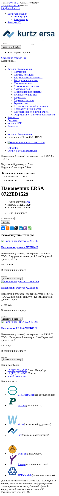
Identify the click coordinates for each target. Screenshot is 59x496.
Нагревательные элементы (28, 77)
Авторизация (21, 19)
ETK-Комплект (26, 394)
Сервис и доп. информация (22, 150)
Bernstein (22, 453)
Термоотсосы (21, 103)
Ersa (27, 201)
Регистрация (20, 16)
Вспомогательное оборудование (31, 106)
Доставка (12, 120)
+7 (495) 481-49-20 (18, 373)
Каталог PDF (15, 123)
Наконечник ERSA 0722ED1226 (19, 328)
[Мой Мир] (12, 228)
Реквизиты (13, 117)
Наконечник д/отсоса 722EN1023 (19, 247)
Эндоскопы (20, 97)
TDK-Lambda (25, 475)
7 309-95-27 (10, 2)
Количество (7, 218)
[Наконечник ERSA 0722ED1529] (26, 142)
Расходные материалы (26, 80)
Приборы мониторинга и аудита (31, 111)
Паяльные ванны (23, 83)
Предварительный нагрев (27, 109)
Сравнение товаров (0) (13, 58)
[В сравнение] (5, 225)
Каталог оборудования (20, 69)
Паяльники (20, 71)
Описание (13, 147)
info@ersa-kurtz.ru (10, 8)
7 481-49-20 (10, 5)
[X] (16, 228)
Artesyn (21, 464)
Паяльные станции (24, 74)
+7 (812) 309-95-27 (17, 370)
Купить (6, 222)
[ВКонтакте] (3, 228)
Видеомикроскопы (24, 100)
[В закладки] (2, 225)
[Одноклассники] (7, 228)
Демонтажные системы (26, 86)
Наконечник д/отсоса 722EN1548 (19, 287)
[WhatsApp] (29, 228)
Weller (21, 424)
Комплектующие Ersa (25, 94)
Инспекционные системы (28, 91)
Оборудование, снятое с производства (34, 114)
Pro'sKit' (22, 405)
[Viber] (25, 228)
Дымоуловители (22, 89)
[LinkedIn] (21, 228)
